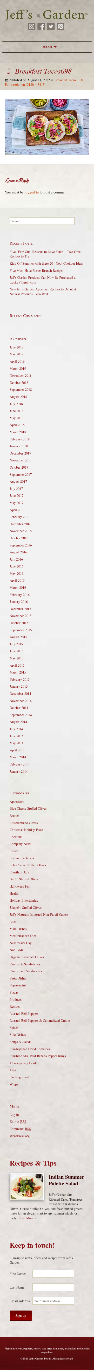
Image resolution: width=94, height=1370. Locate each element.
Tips (13, 1070)
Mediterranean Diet (23, 935)
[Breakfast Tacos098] (47, 126)
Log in (14, 1114)
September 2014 (21, 714)
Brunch (15, 815)
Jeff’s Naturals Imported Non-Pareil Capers (39, 914)
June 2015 (16, 651)
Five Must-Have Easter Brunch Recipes (36, 270)
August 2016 (18, 552)
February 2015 (20, 679)
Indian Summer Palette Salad (66, 1180)
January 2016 (19, 601)
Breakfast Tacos (65, 80)
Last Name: (17, 1287)
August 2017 (18, 481)
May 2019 (16, 354)
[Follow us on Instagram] (31, 26)
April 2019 (17, 361)
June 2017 (16, 495)
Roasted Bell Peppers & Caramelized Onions (40, 1020)
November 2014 (21, 700)
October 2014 (19, 707)
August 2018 (18, 396)
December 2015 (20, 608)
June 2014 (16, 736)
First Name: (18, 1273)
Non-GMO (17, 949)
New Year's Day (21, 943)
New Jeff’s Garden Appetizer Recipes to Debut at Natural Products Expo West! (43, 291)
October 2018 (19, 382)
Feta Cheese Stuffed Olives (28, 865)
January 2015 (19, 686)
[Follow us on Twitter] (51, 26)
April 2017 (17, 510)
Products (15, 999)
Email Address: (20, 1301)
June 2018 (16, 410)
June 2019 (16, 347)
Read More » (27, 1218)
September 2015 (21, 630)
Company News (20, 843)
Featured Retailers (22, 858)
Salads (14, 1027)
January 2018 (19, 446)
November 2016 (21, 531)
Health (14, 893)
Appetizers (17, 801)
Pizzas (14, 992)
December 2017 (20, 453)
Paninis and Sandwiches (26, 971)
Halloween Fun (20, 886)
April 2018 (17, 425)
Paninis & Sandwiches (25, 964)
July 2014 (16, 729)
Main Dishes (18, 928)
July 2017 (16, 488)
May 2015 (16, 658)
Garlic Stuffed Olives (24, 879)
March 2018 (18, 432)
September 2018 (21, 389)
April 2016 (17, 580)
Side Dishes (18, 1034)
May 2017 (16, 502)
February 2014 (20, 764)
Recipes (15, 1006)
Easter (14, 851)
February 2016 (20, 594)
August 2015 (18, 637)
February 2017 (20, 516)
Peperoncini (18, 985)
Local (13, 921)
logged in (32, 192)
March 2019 (18, 368)
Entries (18, 1121)
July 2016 (16, 559)
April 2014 (17, 750)
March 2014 (18, 757)
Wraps (14, 1084)
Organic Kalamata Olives (27, 957)
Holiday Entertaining (24, 900)
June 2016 (16, 566)
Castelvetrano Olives (24, 822)
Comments (20, 1128)
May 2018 (16, 418)
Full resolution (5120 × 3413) (25, 84)
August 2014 (18, 721)
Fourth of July (19, 872)
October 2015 (19, 623)
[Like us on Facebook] (41, 26)
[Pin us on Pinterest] (60, 26)
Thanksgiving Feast (23, 1063)
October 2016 (19, 538)
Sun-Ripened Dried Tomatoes (30, 1049)
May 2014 (16, 743)
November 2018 (21, 375)
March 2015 (18, 672)
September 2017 (21, 474)
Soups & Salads (20, 1041)
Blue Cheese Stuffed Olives (28, 808)
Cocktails (16, 837)
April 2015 (17, 665)
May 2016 (16, 573)
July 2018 (16, 403)
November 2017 (21, 460)
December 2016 (20, 524)
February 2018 (20, 439)
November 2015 (21, 615)
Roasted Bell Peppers (24, 1013)
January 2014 (19, 771)
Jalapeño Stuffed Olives (25, 907)
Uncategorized (19, 1077)
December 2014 (20, 693)
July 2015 (16, 644)
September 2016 (21, 545)
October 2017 (19, 467)
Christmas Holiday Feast (26, 829)
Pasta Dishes (18, 978)
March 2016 (18, 587)
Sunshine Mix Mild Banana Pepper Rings (38, 1056)
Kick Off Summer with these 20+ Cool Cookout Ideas (46, 263)
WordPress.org (20, 1136)
